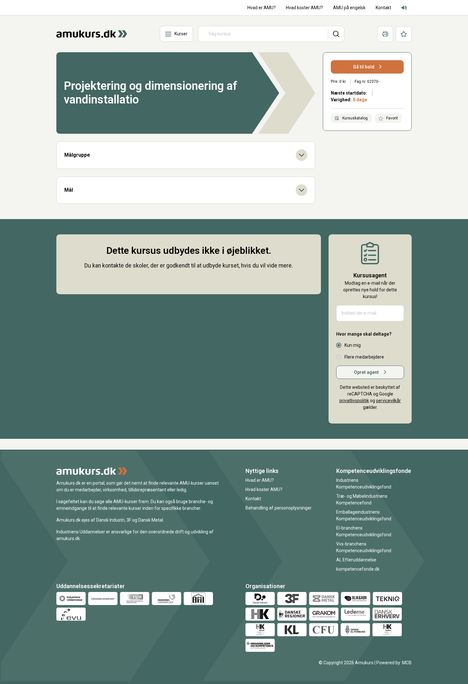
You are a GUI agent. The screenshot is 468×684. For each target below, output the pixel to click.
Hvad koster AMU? (263, 489)
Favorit (391, 118)
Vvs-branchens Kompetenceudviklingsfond (363, 547)
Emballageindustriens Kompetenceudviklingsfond (363, 515)
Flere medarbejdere (364, 357)
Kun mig (352, 345)
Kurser (181, 33)
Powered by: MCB (394, 662)
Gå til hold (363, 66)
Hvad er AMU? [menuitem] (261, 7)
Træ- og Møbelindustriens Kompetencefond (361, 499)
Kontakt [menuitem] (383, 7)
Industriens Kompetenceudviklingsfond (363, 483)
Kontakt (253, 498)
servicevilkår (388, 400)
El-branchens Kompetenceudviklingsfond (363, 531)
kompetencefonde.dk (357, 569)
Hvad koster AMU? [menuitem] (304, 7)
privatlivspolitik (354, 400)
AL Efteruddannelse (356, 559)
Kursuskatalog (354, 118)
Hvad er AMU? (259, 480)
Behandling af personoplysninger (278, 507)
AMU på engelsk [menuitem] (349, 7)
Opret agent (366, 372)
